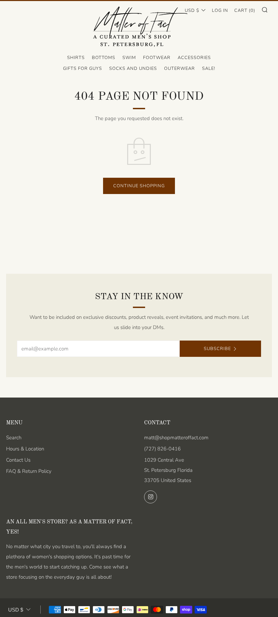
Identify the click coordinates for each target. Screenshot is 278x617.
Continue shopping (139, 186)
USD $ (192, 10)
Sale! (208, 68)
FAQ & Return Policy (29, 471)
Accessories (194, 58)
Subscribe (217, 349)
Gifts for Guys (82, 68)
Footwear (157, 58)
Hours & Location (25, 448)
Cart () (244, 10)
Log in (220, 10)
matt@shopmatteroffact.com (176, 437)
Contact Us (18, 460)
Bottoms (103, 58)
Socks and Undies (133, 68)
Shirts (76, 58)
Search (13, 437)
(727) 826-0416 (162, 448)
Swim (129, 58)
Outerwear (179, 68)
